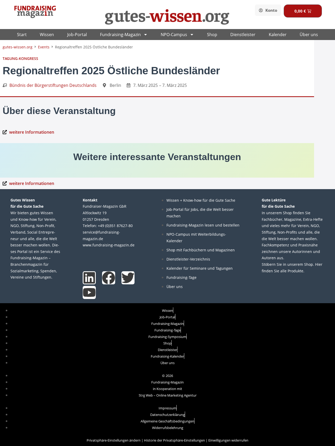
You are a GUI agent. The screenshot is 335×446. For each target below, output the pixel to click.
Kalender (278, 34)
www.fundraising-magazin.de (109, 244)
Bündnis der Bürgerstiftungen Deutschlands (53, 85)
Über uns (309, 34)
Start (22, 34)
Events (43, 46)
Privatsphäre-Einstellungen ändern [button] (114, 440)
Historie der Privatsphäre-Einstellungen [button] (174, 440)
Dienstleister (242, 34)
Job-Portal (77, 34)
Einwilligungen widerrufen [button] (228, 440)
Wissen (47, 34)
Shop (212, 34)
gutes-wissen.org (17, 46)
